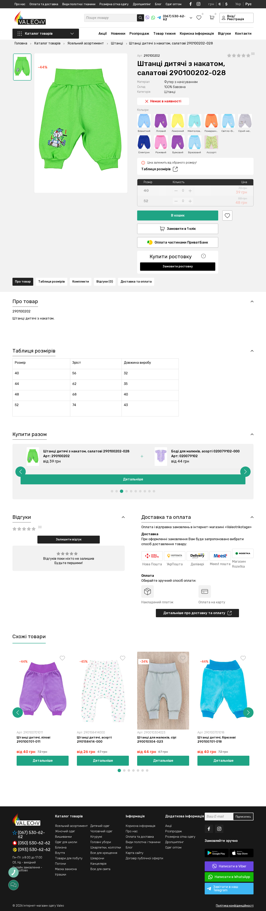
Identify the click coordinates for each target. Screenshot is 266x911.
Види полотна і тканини (78, 4)
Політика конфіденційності (235, 905)
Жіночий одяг (65, 831)
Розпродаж (139, 34)
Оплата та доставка (44, 4)
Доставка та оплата (136, 281)
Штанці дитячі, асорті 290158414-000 (94, 739)
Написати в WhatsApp (232, 877)
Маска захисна (66, 869)
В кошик (178, 215)
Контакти (243, 34)
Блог (158, 4)
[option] (22, 67)
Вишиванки (63, 837)
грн (211, 4)
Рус (248, 4)
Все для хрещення (103, 853)
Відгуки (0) (104, 281)
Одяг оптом (173, 4)
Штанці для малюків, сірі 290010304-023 (156, 739)
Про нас (20, 4)
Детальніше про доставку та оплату (194, 613)
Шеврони (97, 858)
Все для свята (100, 869)
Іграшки (60, 874)
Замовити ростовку (178, 266)
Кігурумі (96, 837)
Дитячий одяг (100, 826)
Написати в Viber (232, 866)
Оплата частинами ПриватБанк (181, 242)
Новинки (118, 34)
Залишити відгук (68, 539)
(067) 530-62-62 (31, 834)
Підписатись (243, 816)
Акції (103, 34)
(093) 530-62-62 (34, 849)
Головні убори (100, 842)
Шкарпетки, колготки (105, 847)
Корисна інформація (197, 34)
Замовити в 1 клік (181, 229)
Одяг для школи (66, 842)
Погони (60, 864)
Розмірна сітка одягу (114, 4)
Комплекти (80, 281)
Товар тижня (164, 34)
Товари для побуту (69, 858)
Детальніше (43, 761)
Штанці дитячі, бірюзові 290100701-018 (216, 739)
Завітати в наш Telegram (225, 888)
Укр (238, 4)
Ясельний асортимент (71, 826)
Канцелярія (98, 864)
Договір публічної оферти (144, 858)
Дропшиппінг (142, 4)
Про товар (23, 281)
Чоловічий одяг (101, 831)
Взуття (60, 853)
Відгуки (224, 34)
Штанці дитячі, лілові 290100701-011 (33, 739)
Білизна (60, 847)
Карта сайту (134, 853)
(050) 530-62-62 (34, 843)
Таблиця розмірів (156, 169)
